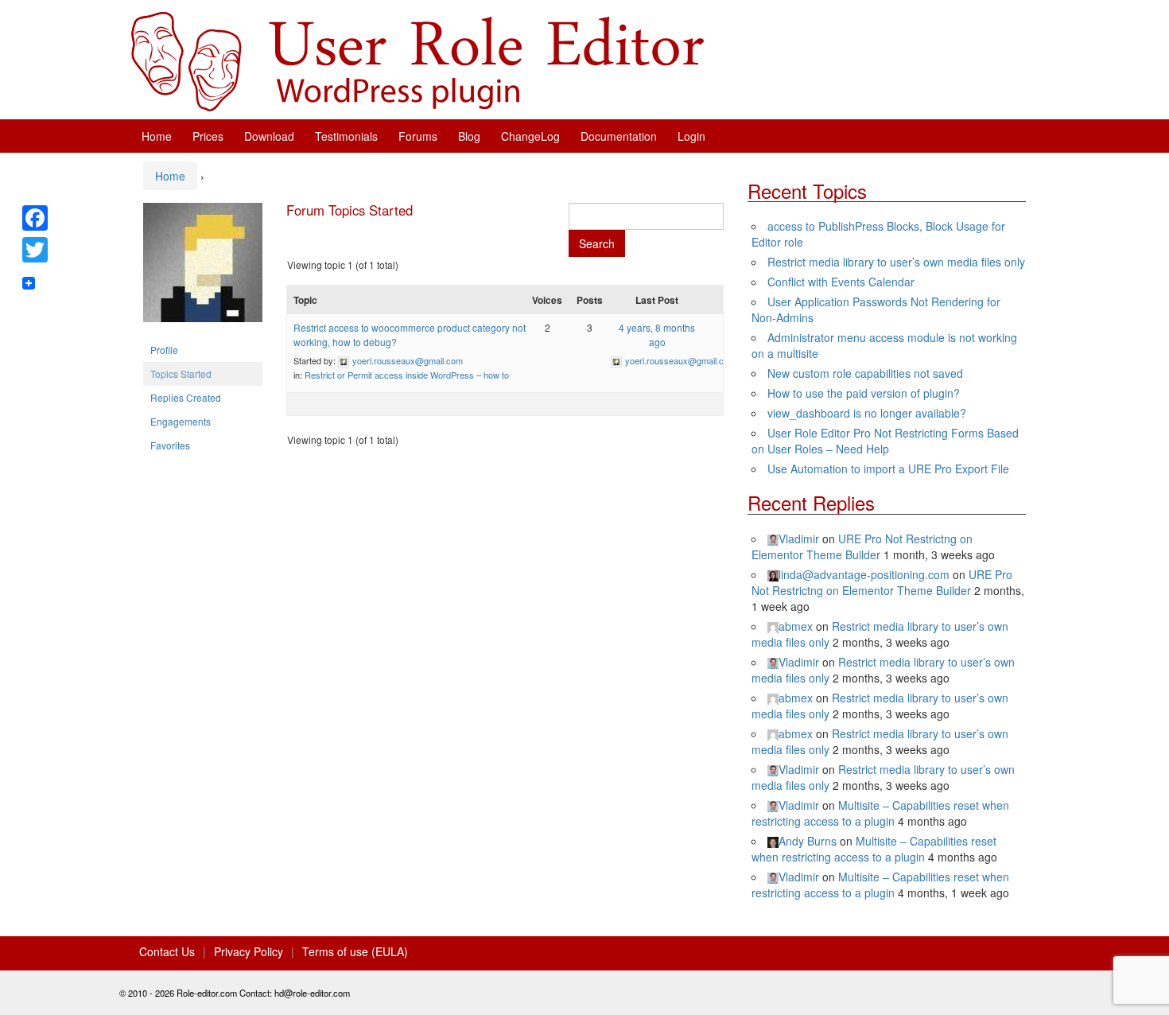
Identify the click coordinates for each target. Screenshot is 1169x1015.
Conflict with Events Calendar (841, 282)
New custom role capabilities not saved (865, 373)
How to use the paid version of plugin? (863, 393)
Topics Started (181, 373)
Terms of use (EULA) (355, 951)
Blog (469, 136)
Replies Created (185, 397)
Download (269, 136)
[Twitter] (35, 250)
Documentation (619, 136)
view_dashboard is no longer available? (866, 413)
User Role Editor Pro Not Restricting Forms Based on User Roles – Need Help (885, 441)
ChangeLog (530, 136)
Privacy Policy (248, 951)
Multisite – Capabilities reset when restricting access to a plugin (880, 813)
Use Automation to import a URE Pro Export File (888, 468)
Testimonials (346, 136)
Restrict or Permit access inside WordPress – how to (407, 374)
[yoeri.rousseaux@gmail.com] (202, 268)
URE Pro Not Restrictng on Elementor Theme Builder (862, 546)
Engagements (180, 421)
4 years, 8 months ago (657, 334)
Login (691, 136)
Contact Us (167, 951)
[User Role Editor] (417, 60)
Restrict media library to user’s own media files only (896, 262)
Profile (164, 349)
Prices (207, 136)
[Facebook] (35, 218)
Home (157, 136)
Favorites (170, 445)
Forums (417, 136)
